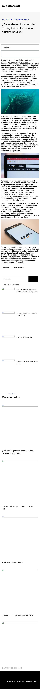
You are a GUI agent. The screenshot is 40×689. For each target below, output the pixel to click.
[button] (31, 6)
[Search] (33, 279)
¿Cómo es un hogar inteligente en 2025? (18, 615)
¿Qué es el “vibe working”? (25, 337)
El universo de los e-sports (12, 668)
